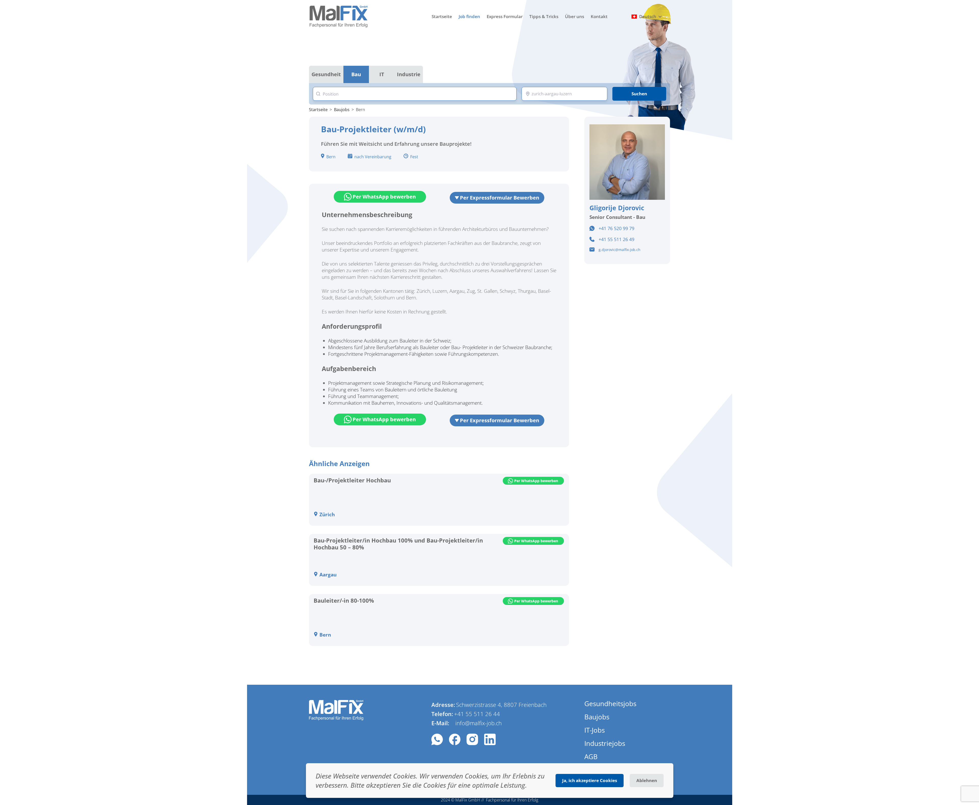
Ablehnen (646, 780)
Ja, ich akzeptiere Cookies (589, 780)
